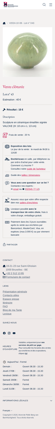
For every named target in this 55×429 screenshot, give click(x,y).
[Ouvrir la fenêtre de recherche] (44, 5)
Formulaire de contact (18, 277)
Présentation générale (15, 291)
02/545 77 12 (32, 189)
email (15, 189)
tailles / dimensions (31, 175)
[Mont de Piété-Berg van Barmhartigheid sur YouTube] (14, 334)
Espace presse (11, 299)
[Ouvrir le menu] (51, 5)
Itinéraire (7, 302)
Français (6, 410)
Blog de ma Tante (12, 310)
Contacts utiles (11, 295)
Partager (12, 245)
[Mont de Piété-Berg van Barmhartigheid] (10, 4)
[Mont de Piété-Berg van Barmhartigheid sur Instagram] (9, 334)
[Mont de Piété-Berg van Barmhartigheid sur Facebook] (4, 334)
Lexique (7, 313)
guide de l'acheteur (36, 169)
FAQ (5, 306)
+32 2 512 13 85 (15, 273)
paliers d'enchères (29, 202)
